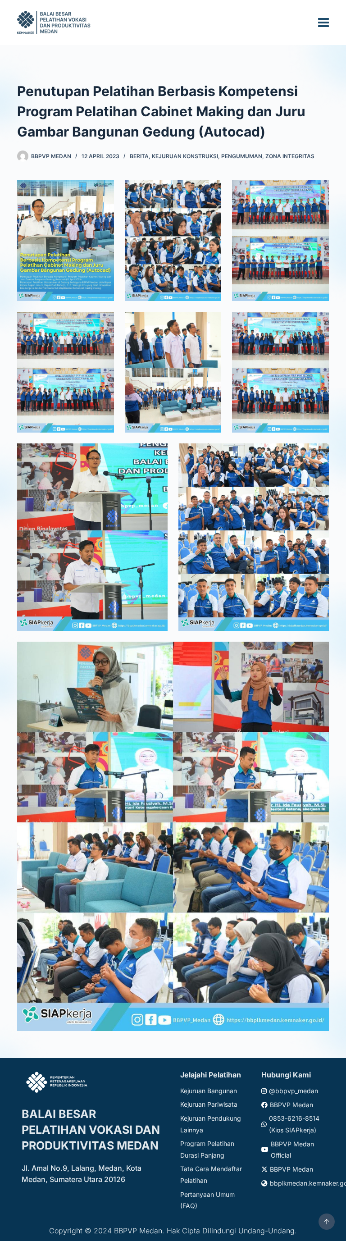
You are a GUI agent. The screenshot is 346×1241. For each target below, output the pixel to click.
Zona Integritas (289, 156)
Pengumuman (241, 156)
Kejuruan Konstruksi (185, 156)
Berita (139, 156)
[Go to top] (327, 1222)
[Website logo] (55, 22)
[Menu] (323, 22)
